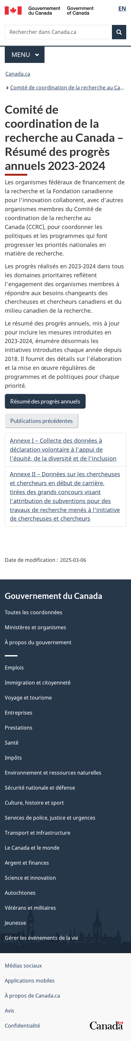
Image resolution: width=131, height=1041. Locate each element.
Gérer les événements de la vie (41, 937)
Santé (11, 742)
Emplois (14, 667)
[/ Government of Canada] (49, 10)
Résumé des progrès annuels (45, 401)
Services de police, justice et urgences (50, 817)
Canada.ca (17, 73)
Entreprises (18, 712)
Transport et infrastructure (37, 832)
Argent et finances (27, 862)
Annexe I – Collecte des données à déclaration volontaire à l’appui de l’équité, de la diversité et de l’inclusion (63, 449)
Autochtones (20, 892)
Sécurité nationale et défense (40, 787)
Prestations (18, 727)
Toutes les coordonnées (33, 612)
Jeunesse (15, 922)
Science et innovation (30, 877)
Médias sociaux (23, 965)
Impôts (13, 757)
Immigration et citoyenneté (38, 682)
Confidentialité (22, 1025)
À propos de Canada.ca (32, 995)
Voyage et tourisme (28, 697)
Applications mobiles (30, 980)
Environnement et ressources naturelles (53, 772)
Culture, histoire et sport (34, 802)
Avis (9, 1010)
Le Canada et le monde (32, 847)
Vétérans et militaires (30, 907)
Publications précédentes (41, 420)
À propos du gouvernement (38, 642)
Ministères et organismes (35, 627)
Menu (28, 54)
